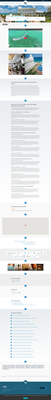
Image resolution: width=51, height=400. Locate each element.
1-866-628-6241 (29, 388)
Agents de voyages (8, 3)
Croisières (16, 3)
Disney (20, 3)
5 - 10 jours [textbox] (37, 18)
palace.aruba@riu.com (33, 244)
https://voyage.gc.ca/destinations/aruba (17, 303)
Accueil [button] (4, 3)
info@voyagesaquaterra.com (31, 389)
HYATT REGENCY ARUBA (16, 280)
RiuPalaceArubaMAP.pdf (15, 292)
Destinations (13, 3)
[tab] (8, 16)
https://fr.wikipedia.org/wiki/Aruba (16, 302)
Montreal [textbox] (7, 18)
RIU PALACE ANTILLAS (16, 281)
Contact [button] (44, 3)
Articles (47, 3)
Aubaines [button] (37, 3)
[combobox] (10, 18)
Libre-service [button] (41, 3)
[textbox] (18, 18)
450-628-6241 (28, 387)
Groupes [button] (34, 3)
